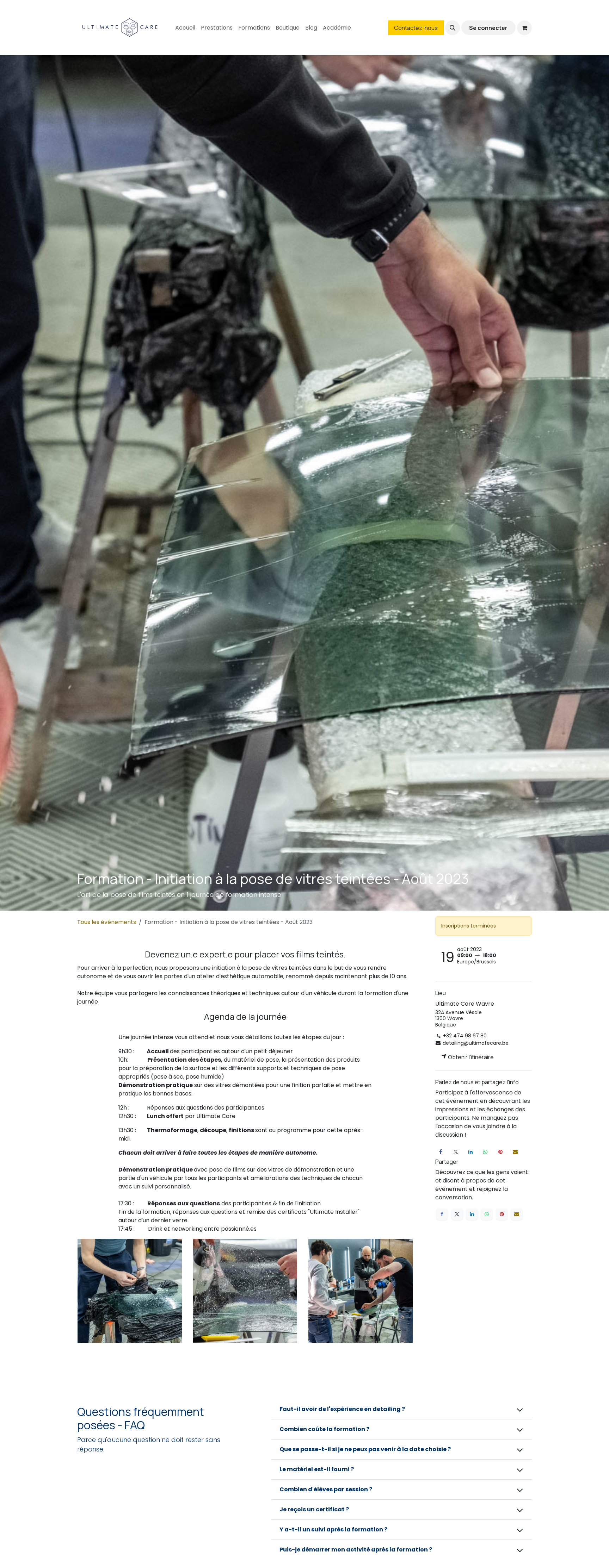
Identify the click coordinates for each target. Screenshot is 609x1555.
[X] (455, 1151)
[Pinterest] (500, 1151)
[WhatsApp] (485, 1151)
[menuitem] (185, 28)
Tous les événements (106, 922)
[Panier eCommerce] (524, 27)
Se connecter (488, 28)
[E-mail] (515, 1151)
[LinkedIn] (470, 1151)
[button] (452, 27)
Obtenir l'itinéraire (470, 1057)
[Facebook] (440, 1151)
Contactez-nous (416, 28)
